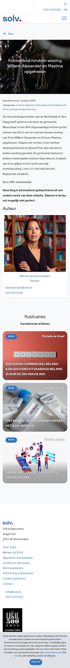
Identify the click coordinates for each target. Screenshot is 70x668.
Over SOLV (9, 547)
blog (10, 34)
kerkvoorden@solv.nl (19, 288)
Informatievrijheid (45, 105)
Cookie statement (14, 578)
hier (31, 169)
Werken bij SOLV (13, 552)
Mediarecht (60, 105)
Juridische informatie (16, 563)
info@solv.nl (13, 592)
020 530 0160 (52, 10)
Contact (8, 584)
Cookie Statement (52, 653)
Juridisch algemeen (25, 105)
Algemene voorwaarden (18, 558)
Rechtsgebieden (13, 568)
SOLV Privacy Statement (18, 573)
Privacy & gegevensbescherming (19, 109)
